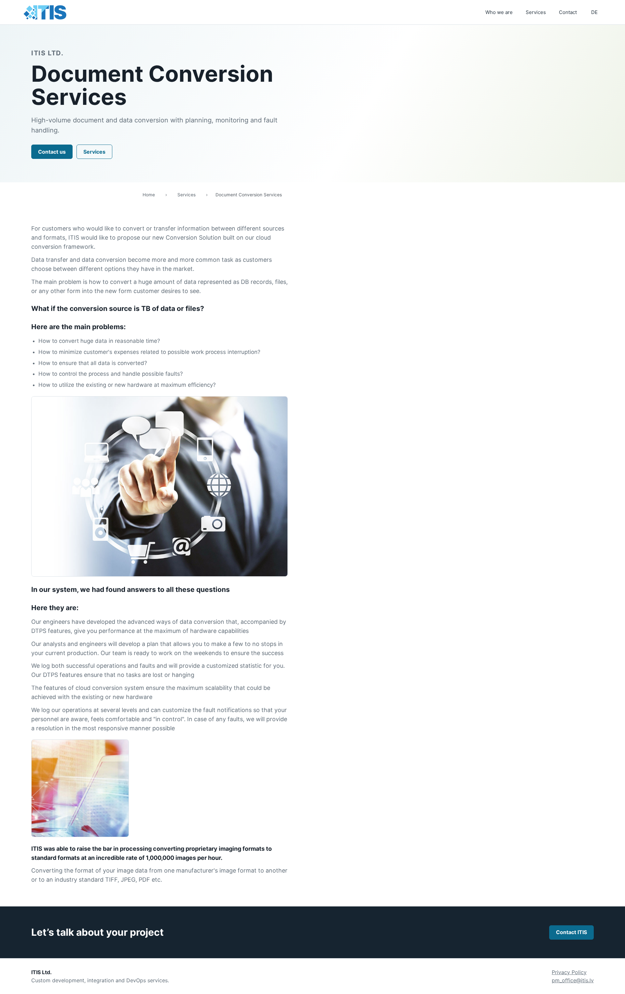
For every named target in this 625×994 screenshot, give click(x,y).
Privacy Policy (569, 972)
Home (149, 194)
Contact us (52, 151)
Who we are (499, 12)
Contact (568, 12)
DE (594, 12)
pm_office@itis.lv (573, 980)
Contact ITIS (571, 932)
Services (536, 12)
